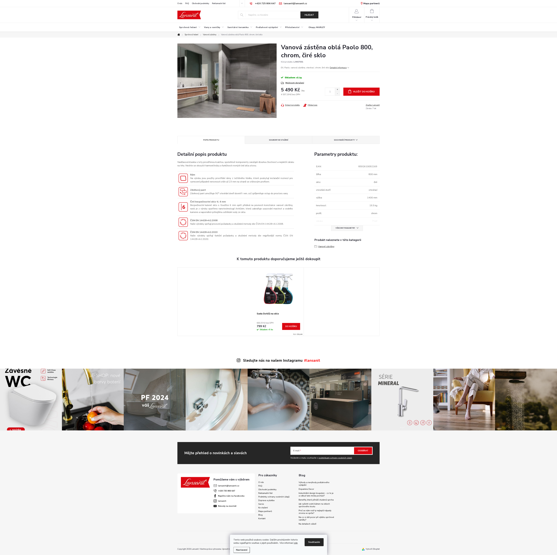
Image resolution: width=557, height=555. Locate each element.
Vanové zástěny (326, 246)
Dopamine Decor (306, 489)
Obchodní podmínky (200, 3)
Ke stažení (263, 507)
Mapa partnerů (371, 3)
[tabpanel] (278, 301)
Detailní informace (338, 67)
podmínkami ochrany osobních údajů (335, 458)
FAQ (187, 3)
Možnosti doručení (294, 83)
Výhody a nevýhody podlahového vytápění (314, 483)
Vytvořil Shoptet (373, 549)
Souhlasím (314, 542)
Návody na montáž (227, 506)
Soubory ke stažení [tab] (278, 140)
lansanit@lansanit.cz (228, 485)
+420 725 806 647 (226, 490)
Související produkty (344, 140)
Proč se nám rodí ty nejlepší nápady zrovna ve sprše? (315, 512)
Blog (260, 515)
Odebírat (363, 450)
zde (296, 543)
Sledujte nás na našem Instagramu (273, 360)
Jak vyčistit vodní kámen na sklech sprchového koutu (314, 505)
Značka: (373, 105)
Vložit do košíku (364, 91)
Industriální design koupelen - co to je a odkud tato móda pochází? (316, 494)
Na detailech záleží (307, 524)
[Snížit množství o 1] (337, 94)
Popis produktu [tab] (211, 140)
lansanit (222, 501)
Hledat (309, 15)
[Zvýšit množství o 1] (337, 90)
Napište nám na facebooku (231, 496)
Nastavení (241, 550)
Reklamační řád (218, 3)
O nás (179, 3)
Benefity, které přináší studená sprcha (316, 499)
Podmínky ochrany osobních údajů (274, 496)
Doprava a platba (266, 500)
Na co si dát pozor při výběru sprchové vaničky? (316, 518)
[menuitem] (189, 27)
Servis (261, 504)
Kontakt (261, 518)
